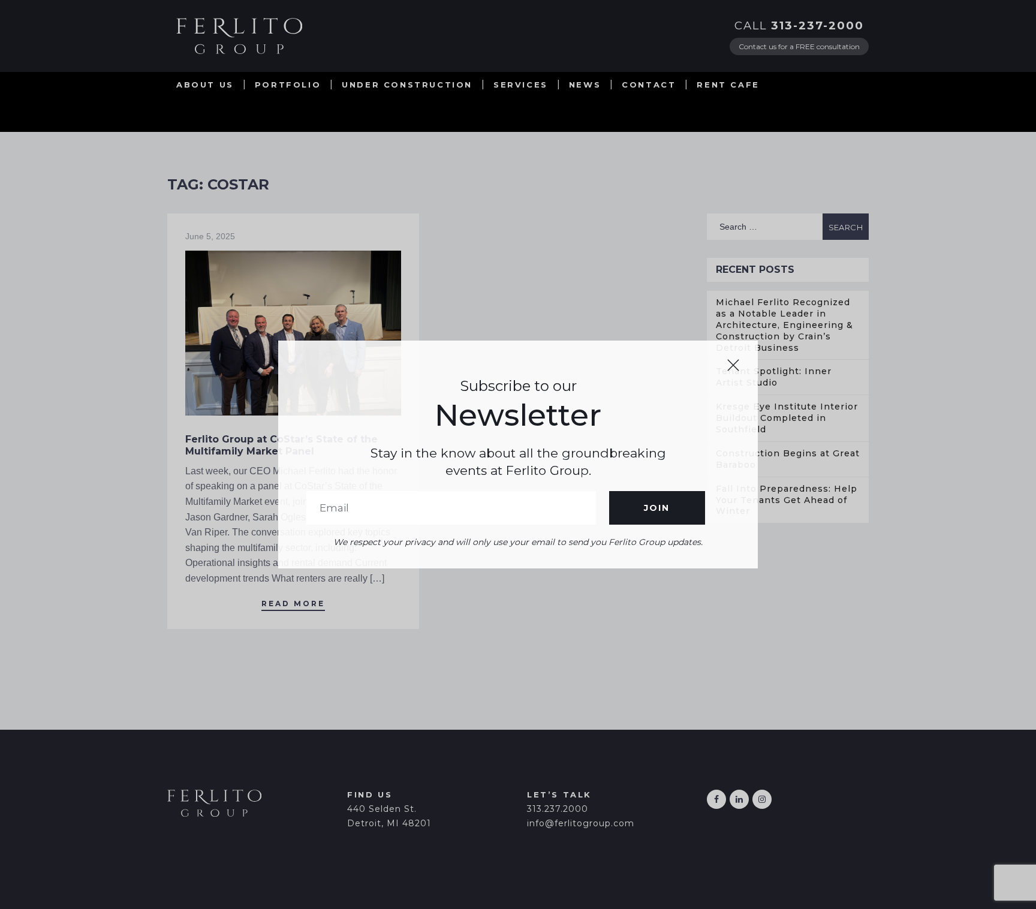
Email (451, 508)
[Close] (733, 365)
